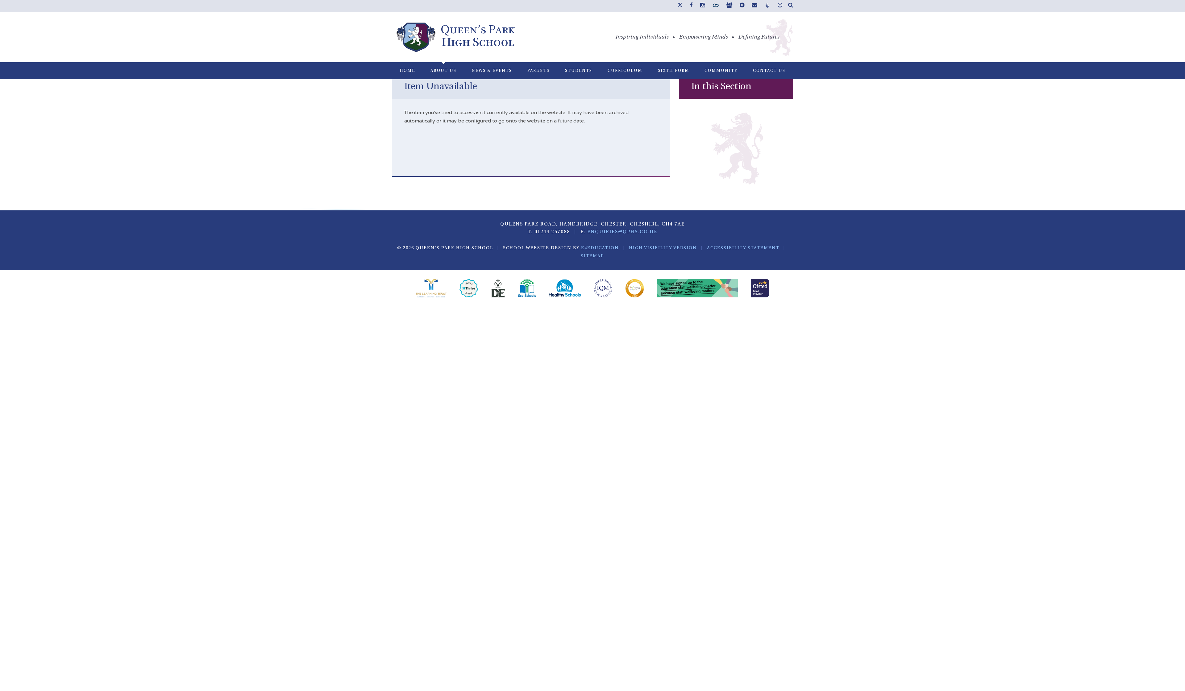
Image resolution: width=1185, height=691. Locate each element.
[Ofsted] (760, 289)
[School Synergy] (715, 6)
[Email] (754, 5)
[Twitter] (680, 6)
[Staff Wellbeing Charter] (697, 289)
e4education (600, 248)
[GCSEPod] (742, 5)
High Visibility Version (663, 248)
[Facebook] (691, 5)
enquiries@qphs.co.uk (622, 232)
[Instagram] (702, 5)
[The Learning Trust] (431, 289)
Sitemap (592, 256)
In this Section (721, 87)
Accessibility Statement (743, 248)
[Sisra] (767, 6)
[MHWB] (780, 5)
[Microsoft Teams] (729, 5)
